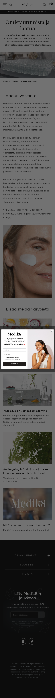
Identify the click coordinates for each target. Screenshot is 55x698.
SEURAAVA (14, 364)
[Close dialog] (52, 331)
